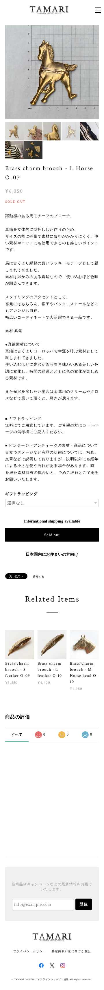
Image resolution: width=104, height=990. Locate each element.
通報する (38, 576)
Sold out (52, 535)
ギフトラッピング (21, 494)
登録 (84, 904)
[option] (52, 72)
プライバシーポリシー (29, 951)
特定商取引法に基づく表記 (71, 951)
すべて (17, 734)
